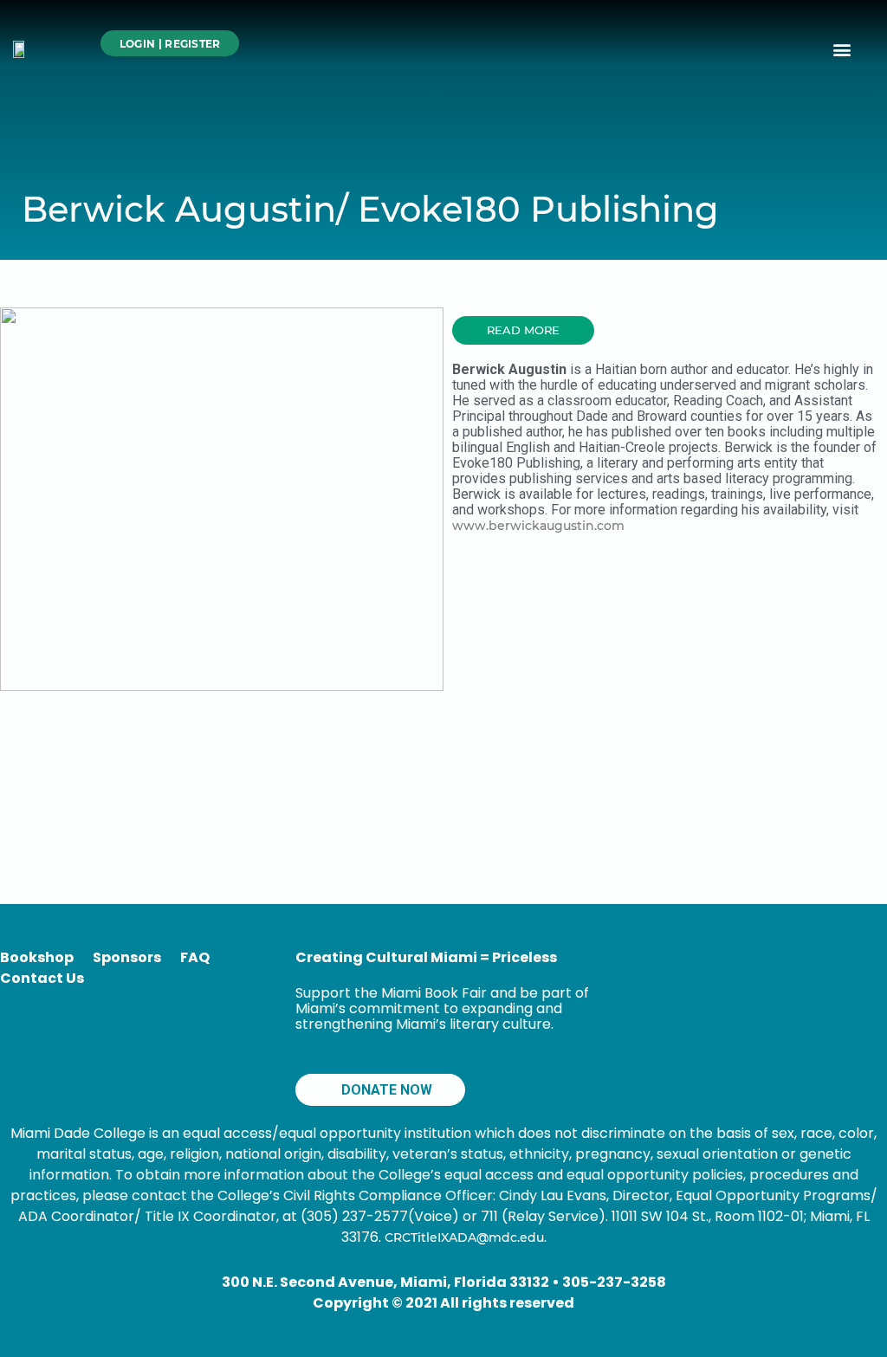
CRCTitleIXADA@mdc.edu (464, 1237)
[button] (842, 49)
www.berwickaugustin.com (538, 525)
